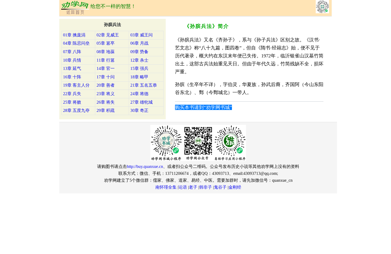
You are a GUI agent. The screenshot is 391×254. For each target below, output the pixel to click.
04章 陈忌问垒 (76, 43)
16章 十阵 (72, 77)
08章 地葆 (106, 51)
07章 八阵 (72, 51)
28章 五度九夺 (76, 110)
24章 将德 (139, 93)
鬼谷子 (220, 187)
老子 (193, 187)
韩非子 (205, 187)
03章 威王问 (141, 35)
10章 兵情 (72, 60)
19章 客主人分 (76, 85)
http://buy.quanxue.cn (145, 166)
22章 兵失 (72, 93)
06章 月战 (139, 43)
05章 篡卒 (106, 43)
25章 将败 (72, 102)
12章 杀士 (139, 60)
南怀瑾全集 (166, 187)
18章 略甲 (139, 77)
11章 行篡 (106, 60)
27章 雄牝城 (141, 102)
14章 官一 (106, 68)
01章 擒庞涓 (74, 35)
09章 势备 (139, 51)
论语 (182, 187)
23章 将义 (106, 93)
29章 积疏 (106, 110)
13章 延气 (72, 68)
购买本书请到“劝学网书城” (203, 107)
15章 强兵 (139, 68)
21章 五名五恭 (143, 85)
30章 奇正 (139, 110)
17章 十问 (106, 77)
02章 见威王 (108, 35)
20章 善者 (106, 85)
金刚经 (234, 187)
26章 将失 (106, 102)
